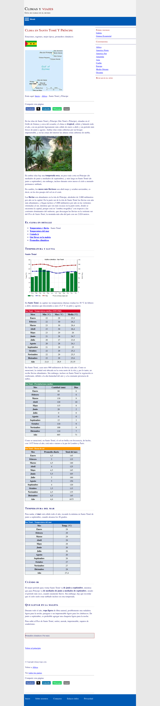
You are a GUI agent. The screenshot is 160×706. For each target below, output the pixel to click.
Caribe (99, 62)
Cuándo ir (34, 234)
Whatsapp (57, 109)
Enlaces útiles (73, 698)
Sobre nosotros (41, 698)
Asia (98, 59)
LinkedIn (46, 109)
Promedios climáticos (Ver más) (37, 635)
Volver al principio (33, 648)
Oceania (99, 72)
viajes (39, 8)
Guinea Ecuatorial (103, 36)
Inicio (37, 96)
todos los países (35, 672)
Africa (44, 96)
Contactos (57, 698)
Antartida (100, 56)
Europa (99, 66)
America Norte (102, 50)
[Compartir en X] (38, 109)
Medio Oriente (102, 69)
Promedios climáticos (39, 240)
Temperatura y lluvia (39, 228)
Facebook (30, 109)
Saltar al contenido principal (36, 1)
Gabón (99, 32)
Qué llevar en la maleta (40, 237)
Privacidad (88, 698)
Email (66, 109)
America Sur (101, 53)
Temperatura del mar (39, 231)
